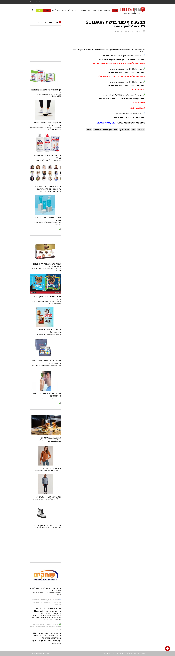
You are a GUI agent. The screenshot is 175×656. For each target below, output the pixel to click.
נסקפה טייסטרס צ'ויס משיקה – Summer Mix (49, 330)
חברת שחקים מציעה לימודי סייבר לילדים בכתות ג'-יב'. (45, 589)
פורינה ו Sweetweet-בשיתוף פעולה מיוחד (47, 297)
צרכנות (89, 130)
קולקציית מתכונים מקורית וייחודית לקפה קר (49, 334)
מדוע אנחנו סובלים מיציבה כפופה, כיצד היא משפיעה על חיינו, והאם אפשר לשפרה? (45, 128)
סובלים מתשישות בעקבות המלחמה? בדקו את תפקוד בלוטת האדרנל (47, 187)
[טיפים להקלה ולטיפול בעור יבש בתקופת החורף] (45, 143)
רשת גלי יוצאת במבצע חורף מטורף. (47, 525)
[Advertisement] (108, 41)
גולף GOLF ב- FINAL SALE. (50, 468)
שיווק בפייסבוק (114, 653)
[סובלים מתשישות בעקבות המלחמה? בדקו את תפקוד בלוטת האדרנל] (45, 174)
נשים (115, 130)
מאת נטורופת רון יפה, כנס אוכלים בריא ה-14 (49, 191)
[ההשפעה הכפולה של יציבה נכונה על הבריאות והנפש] (45, 110)
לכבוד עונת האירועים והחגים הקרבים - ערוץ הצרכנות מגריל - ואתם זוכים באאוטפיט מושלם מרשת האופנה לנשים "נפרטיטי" (46, 642)
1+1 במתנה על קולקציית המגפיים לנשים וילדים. (48, 527)
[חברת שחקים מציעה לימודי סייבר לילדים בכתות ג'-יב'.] (45, 575)
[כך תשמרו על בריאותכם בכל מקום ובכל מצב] (45, 77)
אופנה (133, 130)
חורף (121, 130)
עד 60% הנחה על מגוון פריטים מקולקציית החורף (47, 470)
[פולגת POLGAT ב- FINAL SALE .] (45, 484)
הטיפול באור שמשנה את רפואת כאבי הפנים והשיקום (47, 394)
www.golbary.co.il (106, 122)
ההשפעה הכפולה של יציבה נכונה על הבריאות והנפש (47, 123)
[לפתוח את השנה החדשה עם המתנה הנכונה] (45, 205)
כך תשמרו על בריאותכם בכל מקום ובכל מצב (46, 90)
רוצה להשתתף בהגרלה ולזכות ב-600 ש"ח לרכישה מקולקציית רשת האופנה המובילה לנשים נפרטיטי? (47, 635)
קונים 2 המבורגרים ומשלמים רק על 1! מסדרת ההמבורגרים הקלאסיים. (48, 441)
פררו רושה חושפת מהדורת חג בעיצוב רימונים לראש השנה (47, 265)
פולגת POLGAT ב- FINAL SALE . (48, 497)
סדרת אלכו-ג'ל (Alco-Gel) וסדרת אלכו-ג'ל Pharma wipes (48, 95)
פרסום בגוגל (122, 653)
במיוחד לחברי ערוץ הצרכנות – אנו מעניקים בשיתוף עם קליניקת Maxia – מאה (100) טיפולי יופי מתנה (47, 611)
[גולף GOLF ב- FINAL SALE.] (45, 455)
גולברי (127, 130)
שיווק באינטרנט (129, 653)
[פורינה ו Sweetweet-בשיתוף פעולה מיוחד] (45, 284)
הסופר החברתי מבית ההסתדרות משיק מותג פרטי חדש (46, 361)
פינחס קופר (97, 130)
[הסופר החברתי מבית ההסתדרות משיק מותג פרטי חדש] (45, 348)
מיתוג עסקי (107, 653)
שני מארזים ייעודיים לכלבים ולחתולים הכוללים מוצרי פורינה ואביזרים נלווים (46, 302)
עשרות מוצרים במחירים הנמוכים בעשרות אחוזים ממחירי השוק (45, 366)
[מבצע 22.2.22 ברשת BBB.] (45, 425)
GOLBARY (141, 130)
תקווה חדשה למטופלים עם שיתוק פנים (50, 398)
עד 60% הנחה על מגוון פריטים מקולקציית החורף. (47, 499)
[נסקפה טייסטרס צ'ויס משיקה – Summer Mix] (45, 317)
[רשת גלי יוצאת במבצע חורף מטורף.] (45, 513)
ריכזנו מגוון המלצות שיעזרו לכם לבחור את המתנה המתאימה (47, 223)
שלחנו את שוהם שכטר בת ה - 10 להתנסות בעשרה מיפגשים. (47, 594)
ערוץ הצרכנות (107, 130)
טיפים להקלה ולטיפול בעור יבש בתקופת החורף (46, 156)
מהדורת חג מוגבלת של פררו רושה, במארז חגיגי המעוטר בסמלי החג (45, 269)
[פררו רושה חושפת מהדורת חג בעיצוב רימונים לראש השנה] (45, 251)
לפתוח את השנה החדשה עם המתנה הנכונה (47, 218)
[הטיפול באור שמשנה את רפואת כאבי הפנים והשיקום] (45, 381)
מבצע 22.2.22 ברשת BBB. (51, 437)
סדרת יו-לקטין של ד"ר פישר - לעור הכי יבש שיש (48, 160)
